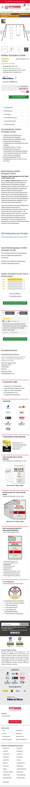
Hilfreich (6, 332)
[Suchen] (28, 5)
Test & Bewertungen (10, 121)
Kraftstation (6, 754)
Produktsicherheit (9, 124)
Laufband (5, 751)
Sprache (22, 313)
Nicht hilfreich (14, 332)
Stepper (5, 769)
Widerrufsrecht (20, 736)
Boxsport (5, 763)
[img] (15, 77)
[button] (5, 49)
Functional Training (8, 772)
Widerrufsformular (7, 739)
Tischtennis (6, 757)
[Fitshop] (13, 7)
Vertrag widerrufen (15, 722)
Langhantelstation (21, 769)
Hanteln (19, 760)
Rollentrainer (20, 766)
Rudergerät (19, 751)
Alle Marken (6, 782)
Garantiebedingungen (10, 117)
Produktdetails (8, 107)
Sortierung (9, 313)
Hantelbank (20, 757)
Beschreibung (8, 111)
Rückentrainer (6, 775)
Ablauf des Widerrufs (21, 739)
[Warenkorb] (27, 9)
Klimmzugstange (21, 775)
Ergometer (19, 748)
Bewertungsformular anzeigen (15, 303)
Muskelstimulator (7, 778)
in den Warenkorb (19, 97)
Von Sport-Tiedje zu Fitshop (8, 650)
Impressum (19, 733)
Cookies (4, 733)
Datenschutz (19, 730)
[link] (8, 407)
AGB (3, 730)
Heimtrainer (6, 766)
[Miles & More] (15, 698)
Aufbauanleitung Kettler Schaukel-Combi (15, 237)
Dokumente (7, 114)
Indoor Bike (6, 760)
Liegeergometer (21, 763)
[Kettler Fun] (3, 21)
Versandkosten (6, 736)
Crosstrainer (6, 748)
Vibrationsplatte (21, 778)
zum (6, 716)
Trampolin (19, 754)
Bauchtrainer (20, 772)
